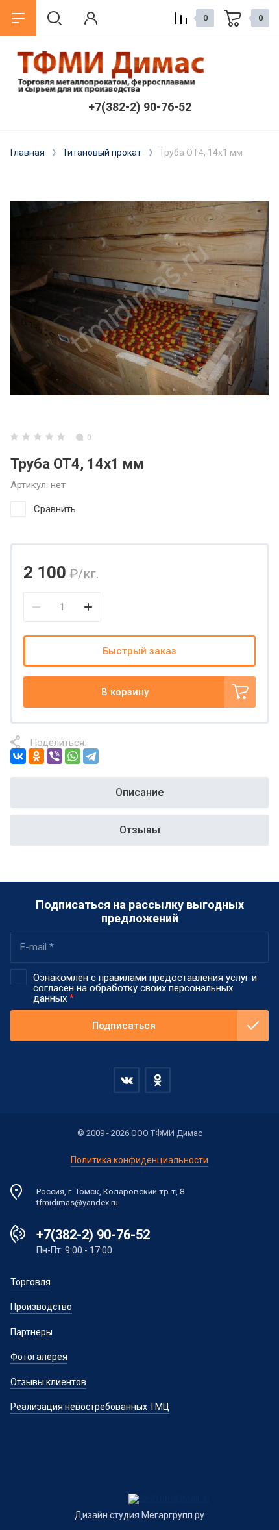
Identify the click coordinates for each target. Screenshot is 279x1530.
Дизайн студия (107, 1515)
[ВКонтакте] (18, 756)
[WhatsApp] (72, 756)
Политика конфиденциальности (139, 1160)
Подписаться (124, 1025)
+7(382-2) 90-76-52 (139, 107)
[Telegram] (91, 756)
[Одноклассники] (36, 756)
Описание (139, 792)
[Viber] (54, 756)
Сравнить (55, 509)
